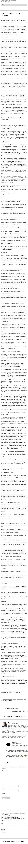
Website (3, 793)
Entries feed (3, 829)
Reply (27, 739)
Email (3, 788)
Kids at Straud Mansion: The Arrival (12, 820)
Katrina (13, 22)
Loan (9, 722)
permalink (10, 700)
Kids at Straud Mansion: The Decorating (11, 817)
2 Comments (26, 22)
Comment (4, 770)
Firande (2, 815)
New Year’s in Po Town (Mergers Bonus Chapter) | (9, 813)
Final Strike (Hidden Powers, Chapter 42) (12, 708)
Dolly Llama (3, 820)
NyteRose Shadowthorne (5, 818)
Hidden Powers (19, 699)
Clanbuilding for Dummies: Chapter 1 (18, 711)
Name (3, 784)
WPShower (22, 841)
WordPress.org (3, 832)
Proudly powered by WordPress (8, 841)
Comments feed (3, 830)
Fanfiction (4, 15)
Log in (2, 827)
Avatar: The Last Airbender (10, 13)
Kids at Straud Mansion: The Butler (11, 815)
